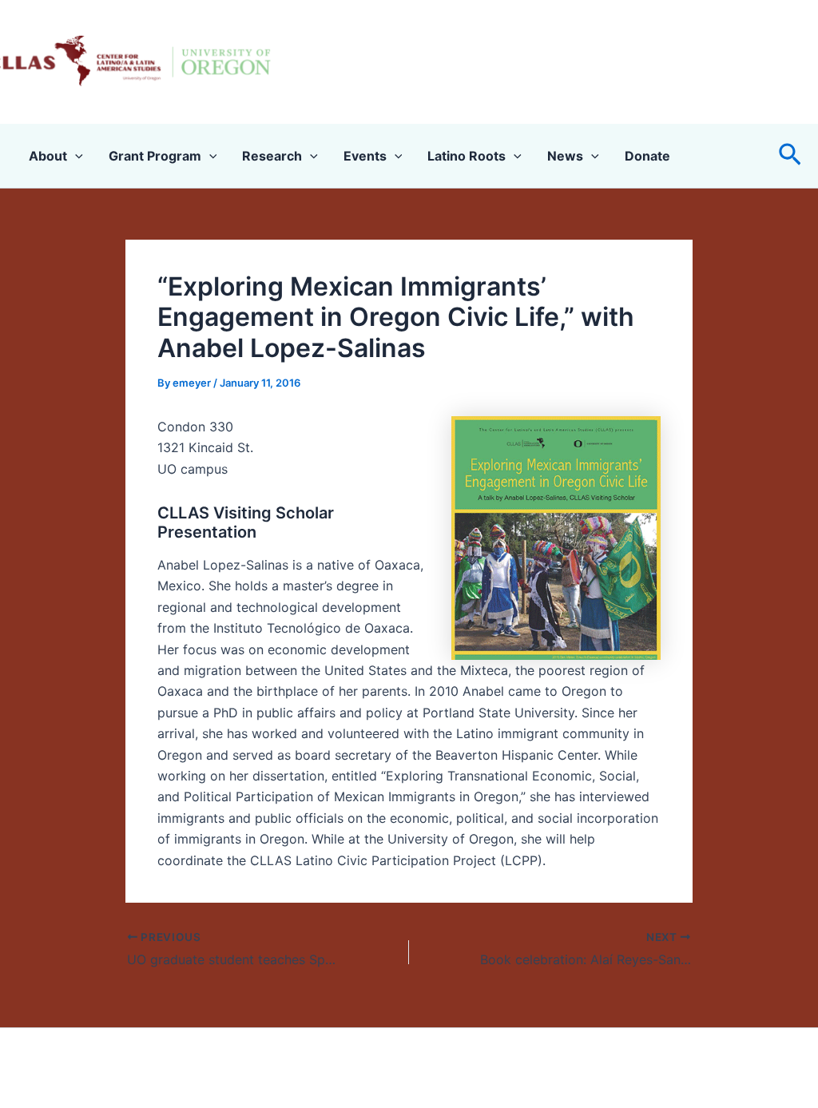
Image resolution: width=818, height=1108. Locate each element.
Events (365, 156)
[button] (790, 155)
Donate (647, 156)
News (565, 156)
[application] (75, 156)
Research (272, 156)
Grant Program (155, 156)
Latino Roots (466, 156)
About (48, 156)
